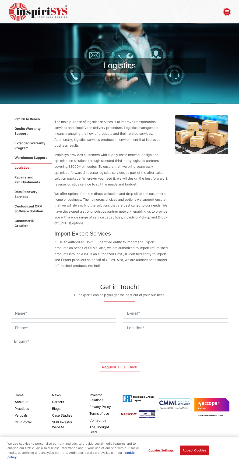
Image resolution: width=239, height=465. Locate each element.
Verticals (21, 415)
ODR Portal (23, 422)
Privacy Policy (100, 407)
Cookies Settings (161, 450)
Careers (58, 402)
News (56, 395)
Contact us (97, 420)
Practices (22, 409)
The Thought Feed (99, 429)
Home (19, 395)
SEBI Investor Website (62, 424)
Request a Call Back (119, 367)
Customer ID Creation (24, 223)
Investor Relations (96, 397)
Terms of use (99, 413)
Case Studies (62, 415)
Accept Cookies (194, 450)
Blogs (56, 409)
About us (21, 402)
